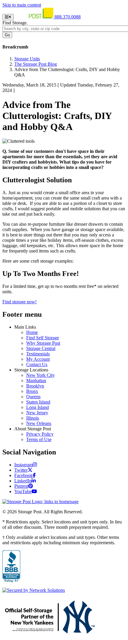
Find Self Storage (42, 337)
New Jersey (37, 412)
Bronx (32, 391)
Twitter (21, 470)
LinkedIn (23, 480)
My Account (38, 359)
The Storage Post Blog (35, 64)
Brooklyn (35, 385)
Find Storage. (15, 22)
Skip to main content (21, 4)
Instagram (23, 464)
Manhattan (36, 380)
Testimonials (38, 353)
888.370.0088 (67, 16)
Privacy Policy (40, 434)
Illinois (32, 418)
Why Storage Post (43, 343)
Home (32, 332)
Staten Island (38, 401)
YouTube (23, 491)
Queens (33, 396)
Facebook (23, 475)
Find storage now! (19, 301)
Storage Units (27, 58)
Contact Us (36, 364)
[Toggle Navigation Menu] (8, 17)
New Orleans (38, 423)
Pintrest (21, 486)
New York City (40, 375)
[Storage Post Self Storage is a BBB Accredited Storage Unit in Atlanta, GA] (11, 566)
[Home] (34, 16)
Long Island (37, 407)
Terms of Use (38, 439)
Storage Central (40, 348)
